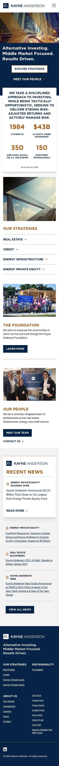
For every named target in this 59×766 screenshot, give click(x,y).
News (6, 717)
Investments (9, 707)
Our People (8, 701)
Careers (7, 712)
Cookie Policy (38, 701)
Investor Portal (38, 710)
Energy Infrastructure (13, 680)
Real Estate (9, 670)
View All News (20, 609)
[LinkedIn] (5, 749)
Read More (15, 510)
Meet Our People (27, 79)
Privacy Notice (38, 705)
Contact (7, 722)
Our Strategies (14, 664)
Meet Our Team (17, 432)
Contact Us (11, 441)
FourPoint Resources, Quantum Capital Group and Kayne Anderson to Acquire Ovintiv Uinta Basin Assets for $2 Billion (28, 538)
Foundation (37, 670)
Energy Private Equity (14, 685)
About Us (10, 696)
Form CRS (36, 725)
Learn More (15, 348)
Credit (6, 675)
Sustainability (43, 664)
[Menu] (54, 6)
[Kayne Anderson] (23, 7)
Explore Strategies (29, 68)
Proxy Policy (37, 715)
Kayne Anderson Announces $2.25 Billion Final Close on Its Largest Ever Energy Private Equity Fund (28, 494)
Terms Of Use (37, 720)
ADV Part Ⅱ (36, 696)
